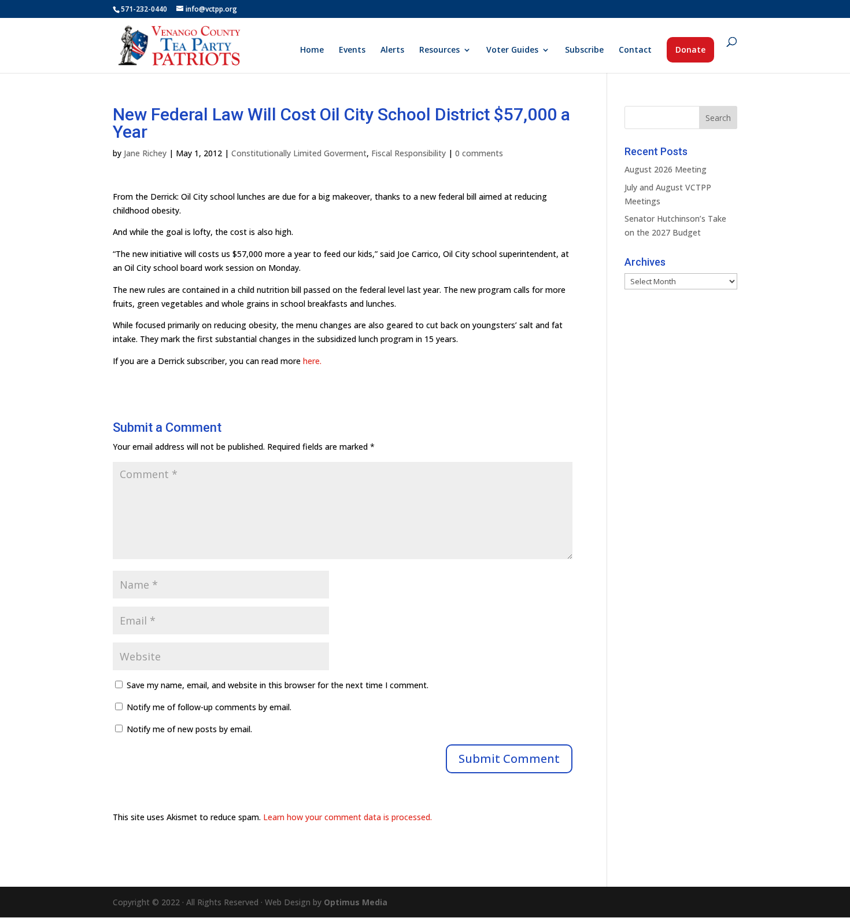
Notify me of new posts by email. (189, 729)
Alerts (392, 50)
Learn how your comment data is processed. (347, 816)
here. (312, 360)
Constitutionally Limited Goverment (299, 153)
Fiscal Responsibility (408, 153)
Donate (690, 49)
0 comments (479, 153)
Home (312, 50)
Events (352, 50)
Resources (439, 50)
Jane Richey (145, 153)
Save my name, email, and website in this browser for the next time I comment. (277, 685)
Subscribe (584, 50)
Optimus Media (355, 902)
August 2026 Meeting (665, 169)
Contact (635, 50)
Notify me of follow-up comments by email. (209, 707)
